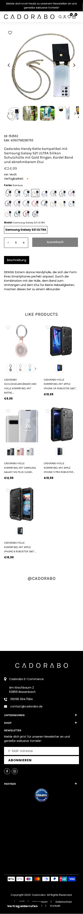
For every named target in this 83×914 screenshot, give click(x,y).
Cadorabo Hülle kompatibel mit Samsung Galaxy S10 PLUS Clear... (20, 468)
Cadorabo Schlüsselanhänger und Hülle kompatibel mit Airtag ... (20, 386)
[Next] (74, 65)
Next (35, 369)
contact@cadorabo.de (26, 706)
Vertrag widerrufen (22, 906)
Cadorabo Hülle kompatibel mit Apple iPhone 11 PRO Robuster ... (59, 468)
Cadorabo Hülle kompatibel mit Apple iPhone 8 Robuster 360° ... (20, 547)
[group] (21, 341)
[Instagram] (15, 771)
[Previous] (9, 65)
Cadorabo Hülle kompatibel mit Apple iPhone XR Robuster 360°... (60, 384)
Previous (8, 369)
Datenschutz (64, 902)
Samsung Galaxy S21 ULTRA (25, 230)
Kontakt (55, 906)
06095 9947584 (21, 699)
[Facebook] (7, 771)
